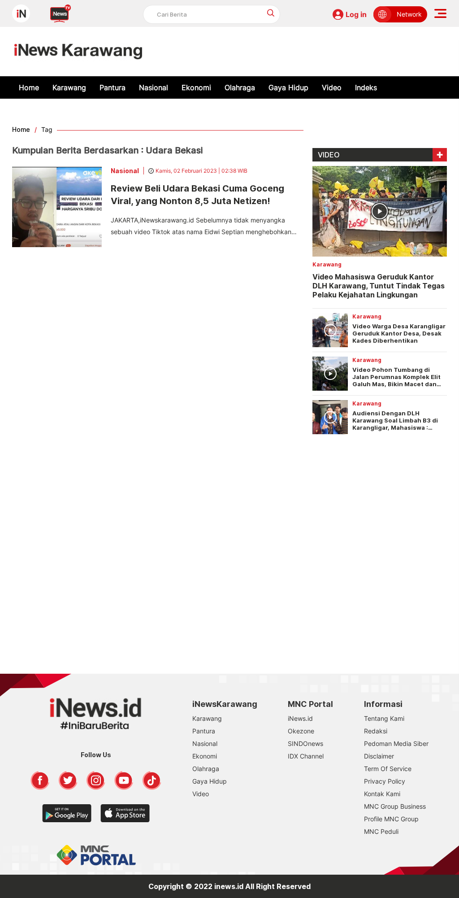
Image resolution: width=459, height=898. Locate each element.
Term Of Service (387, 768)
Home (29, 87)
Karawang (69, 87)
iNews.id (300, 718)
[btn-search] (271, 13)
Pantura (113, 87)
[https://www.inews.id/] (78, 51)
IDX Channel (306, 756)
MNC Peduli (381, 831)
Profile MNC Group (391, 819)
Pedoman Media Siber (396, 743)
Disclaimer (379, 756)
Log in (356, 14)
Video (332, 87)
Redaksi (375, 731)
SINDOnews (305, 743)
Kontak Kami (382, 794)
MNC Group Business (395, 806)
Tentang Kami (384, 718)
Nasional (153, 87)
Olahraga (240, 87)
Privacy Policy (384, 781)
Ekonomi (196, 87)
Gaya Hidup (288, 87)
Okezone (301, 731)
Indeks (366, 87)
